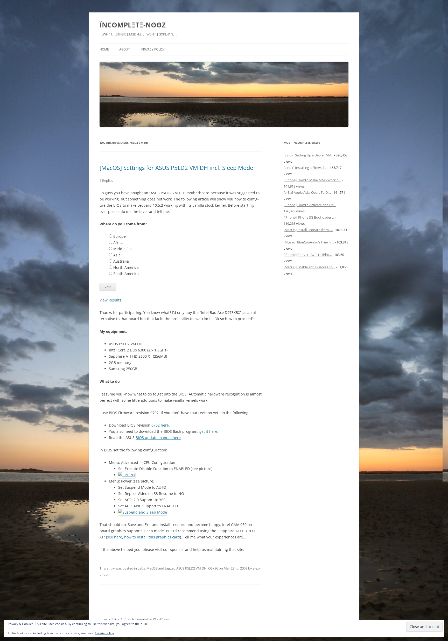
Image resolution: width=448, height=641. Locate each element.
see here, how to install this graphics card (143, 537)
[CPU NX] (126, 474)
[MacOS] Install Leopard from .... (308, 229)
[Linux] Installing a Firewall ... (305, 167)
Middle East (123, 248)
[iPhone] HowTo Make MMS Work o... (312, 180)
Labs (141, 568)
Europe (119, 236)
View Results (110, 300)
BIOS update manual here (158, 437)
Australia (121, 261)
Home (104, 49)
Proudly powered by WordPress (146, 619)
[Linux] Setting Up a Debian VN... (308, 155)
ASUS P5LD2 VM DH (191, 568)
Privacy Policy (153, 49)
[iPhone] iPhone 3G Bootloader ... (309, 217)
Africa (118, 242)
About (124, 49)
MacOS (151, 568)
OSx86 (213, 568)
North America (126, 267)
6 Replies (106, 180)
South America (126, 273)
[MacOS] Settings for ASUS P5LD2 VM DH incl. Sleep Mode (176, 167)
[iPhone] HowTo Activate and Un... (310, 205)
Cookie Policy (104, 633)
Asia (117, 255)
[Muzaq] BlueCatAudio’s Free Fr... (309, 242)
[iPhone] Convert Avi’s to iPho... (308, 254)
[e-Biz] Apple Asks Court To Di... (307, 192)
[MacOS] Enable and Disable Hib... (309, 267)
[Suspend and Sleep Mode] (142, 512)
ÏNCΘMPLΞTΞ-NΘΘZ (133, 25)
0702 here (160, 425)
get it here (208, 431)
